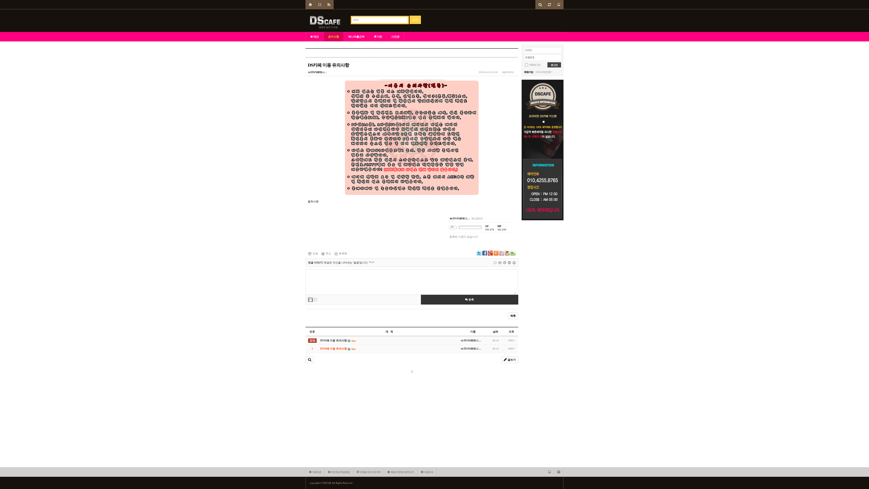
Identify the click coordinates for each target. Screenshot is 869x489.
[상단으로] (558, 472)
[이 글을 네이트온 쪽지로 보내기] (501, 252)
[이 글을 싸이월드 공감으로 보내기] (496, 253)
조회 (511, 331)
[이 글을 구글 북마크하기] (507, 252)
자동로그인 (534, 64)
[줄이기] (514, 263)
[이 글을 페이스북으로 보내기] (484, 252)
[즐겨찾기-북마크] (320, 4)
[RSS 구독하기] (329, 4)
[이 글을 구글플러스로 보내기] (490, 252)
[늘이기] (504, 263)
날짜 (495, 331)
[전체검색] (540, 4)
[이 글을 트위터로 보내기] (479, 252)
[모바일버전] (559, 4)
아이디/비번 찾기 (543, 72)
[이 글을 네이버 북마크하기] (513, 252)
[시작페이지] (310, 4)
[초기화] (509, 263)
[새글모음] (549, 4)
